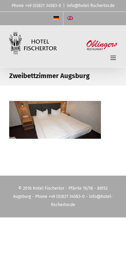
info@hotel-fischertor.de (91, 5)
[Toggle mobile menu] (113, 58)
